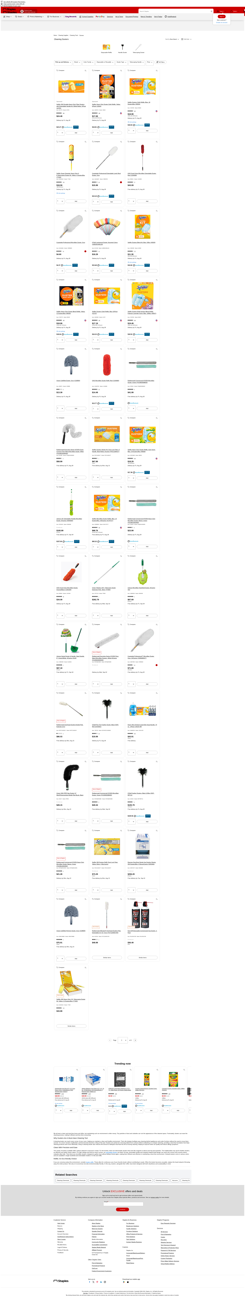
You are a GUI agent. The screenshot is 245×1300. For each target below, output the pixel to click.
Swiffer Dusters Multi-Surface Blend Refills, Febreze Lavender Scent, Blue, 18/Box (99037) (142, 312)
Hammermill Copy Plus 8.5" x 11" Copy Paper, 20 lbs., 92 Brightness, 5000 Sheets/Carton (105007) (65, 1090)
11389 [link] (89, 1093)
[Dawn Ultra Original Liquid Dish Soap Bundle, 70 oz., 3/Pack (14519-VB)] (142, 709)
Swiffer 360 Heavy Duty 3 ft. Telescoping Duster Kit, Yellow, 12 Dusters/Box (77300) (70, 1000)
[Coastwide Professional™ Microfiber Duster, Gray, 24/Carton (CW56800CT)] (142, 640)
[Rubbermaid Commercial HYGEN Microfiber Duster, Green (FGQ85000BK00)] (142, 365)
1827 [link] (169, 1093)
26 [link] (99, 733)
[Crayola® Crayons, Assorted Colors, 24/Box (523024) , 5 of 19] (173, 1079)
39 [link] (99, 389)
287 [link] (135, 111)
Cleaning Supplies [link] (63, 35)
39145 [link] (62, 1093)
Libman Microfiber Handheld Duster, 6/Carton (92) (141, 588)
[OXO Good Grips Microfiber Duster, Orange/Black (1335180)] (71, 572)
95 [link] (63, 596)
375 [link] (63, 182)
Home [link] (55, 35)
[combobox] (176, 11)
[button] (211, 11)
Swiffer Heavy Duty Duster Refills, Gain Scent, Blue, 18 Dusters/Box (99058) (141, 450)
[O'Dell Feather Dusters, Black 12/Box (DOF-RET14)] (142, 777)
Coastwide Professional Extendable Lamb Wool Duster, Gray (106, 174)
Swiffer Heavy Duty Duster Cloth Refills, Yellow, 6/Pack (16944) (106, 105)
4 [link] (134, 527)
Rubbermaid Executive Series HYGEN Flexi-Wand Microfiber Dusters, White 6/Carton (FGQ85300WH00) (105, 658)
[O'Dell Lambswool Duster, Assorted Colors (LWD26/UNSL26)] (107, 226)
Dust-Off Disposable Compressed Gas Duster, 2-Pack (142, 931)
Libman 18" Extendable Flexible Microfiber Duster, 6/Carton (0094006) (69, 519)
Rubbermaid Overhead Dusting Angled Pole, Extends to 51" (69, 725)
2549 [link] (116, 1093)
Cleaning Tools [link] (74, 35)
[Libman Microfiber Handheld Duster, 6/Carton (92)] (142, 572)
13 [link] (99, 251)
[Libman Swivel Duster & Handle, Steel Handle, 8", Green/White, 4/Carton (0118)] (71, 640)
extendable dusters (111, 1152)
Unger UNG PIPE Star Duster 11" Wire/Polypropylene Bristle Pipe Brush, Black (69, 794)
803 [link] (63, 113)
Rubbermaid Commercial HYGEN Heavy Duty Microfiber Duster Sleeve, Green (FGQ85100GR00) (141, 520)
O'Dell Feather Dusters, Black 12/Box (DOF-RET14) (141, 794)
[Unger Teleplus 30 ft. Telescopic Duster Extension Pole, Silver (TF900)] (107, 572)
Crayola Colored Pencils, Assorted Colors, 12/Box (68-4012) (146, 1089)
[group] (66, 1091)
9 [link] (134, 389)
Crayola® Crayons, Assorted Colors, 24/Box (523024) (173, 1089)
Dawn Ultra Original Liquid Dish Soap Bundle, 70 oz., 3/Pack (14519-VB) (142, 725)
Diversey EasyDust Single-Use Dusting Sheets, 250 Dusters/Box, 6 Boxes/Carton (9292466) (142, 863)
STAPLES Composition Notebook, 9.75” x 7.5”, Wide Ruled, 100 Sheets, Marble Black (119, 1089)
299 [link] (63, 320)
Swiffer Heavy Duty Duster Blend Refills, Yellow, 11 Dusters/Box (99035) (70, 312)
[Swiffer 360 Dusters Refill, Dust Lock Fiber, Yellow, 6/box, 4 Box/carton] (107, 846)
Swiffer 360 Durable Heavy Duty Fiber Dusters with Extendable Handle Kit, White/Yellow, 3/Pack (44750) (71, 106)
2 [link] (134, 596)
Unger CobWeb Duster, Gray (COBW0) (68, 380)
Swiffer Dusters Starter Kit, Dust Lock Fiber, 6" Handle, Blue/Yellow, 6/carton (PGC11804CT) (106, 450)
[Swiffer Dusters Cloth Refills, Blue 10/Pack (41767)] (107, 296)
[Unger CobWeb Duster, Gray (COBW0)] (71, 365)
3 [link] (134, 802)
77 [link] (134, 182)
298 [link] (99, 113)
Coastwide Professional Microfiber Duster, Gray (70, 242)
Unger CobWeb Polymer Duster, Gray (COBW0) (70, 931)
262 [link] (135, 458)
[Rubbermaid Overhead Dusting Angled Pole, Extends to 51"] (71, 709)
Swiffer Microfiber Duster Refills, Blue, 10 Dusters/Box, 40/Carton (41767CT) (104, 519)
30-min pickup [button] (132, 122)
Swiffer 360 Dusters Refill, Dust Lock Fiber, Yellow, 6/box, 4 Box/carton (105, 863)
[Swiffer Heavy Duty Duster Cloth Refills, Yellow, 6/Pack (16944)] (107, 86)
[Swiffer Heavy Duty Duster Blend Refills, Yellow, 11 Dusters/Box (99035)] (71, 296)
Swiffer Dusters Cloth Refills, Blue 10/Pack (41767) (105, 312)
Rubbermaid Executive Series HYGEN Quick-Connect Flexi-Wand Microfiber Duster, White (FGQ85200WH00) (70, 451)
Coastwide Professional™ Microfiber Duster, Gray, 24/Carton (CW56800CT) (141, 657)
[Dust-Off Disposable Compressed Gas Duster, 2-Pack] (142, 915)
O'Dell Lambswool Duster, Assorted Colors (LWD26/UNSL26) (105, 243)
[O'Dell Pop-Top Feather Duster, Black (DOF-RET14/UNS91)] (107, 709)
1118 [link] (143, 1093)
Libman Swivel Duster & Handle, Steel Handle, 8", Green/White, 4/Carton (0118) (70, 657)
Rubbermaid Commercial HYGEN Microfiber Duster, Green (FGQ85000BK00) (141, 381)
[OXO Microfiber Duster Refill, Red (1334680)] (107, 365)
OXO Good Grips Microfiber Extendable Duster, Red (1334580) (142, 174)
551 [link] (99, 527)
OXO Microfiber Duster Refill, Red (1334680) (105, 380)
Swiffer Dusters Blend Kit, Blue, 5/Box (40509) (141, 242)
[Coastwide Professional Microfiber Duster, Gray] (71, 226)
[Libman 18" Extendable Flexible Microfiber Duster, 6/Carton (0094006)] (71, 503)
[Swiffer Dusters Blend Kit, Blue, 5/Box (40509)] (142, 226)
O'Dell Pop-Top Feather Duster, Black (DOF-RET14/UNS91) (105, 725)
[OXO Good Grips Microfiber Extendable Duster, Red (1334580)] (142, 157)
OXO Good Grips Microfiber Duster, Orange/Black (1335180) (67, 588)
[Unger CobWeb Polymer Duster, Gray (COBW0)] (71, 915)
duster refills (90, 1162)
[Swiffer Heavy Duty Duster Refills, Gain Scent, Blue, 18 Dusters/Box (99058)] (142, 434)
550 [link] (99, 320)
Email (106, 1202)
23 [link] (63, 251)
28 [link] (99, 182)
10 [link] (134, 665)
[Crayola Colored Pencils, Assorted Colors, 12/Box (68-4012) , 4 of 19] (146, 1079)
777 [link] (135, 251)
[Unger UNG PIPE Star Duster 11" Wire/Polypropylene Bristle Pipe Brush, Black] (71, 777)
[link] (41, 2)
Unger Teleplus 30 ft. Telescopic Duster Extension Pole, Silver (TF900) (104, 588)
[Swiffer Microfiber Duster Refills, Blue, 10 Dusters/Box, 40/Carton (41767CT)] (107, 503)
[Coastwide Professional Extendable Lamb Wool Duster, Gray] (107, 157)
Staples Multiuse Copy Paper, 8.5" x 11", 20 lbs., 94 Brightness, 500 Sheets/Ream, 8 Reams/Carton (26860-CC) (93, 1090)
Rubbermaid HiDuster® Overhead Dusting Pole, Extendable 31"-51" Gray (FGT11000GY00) (106, 931)
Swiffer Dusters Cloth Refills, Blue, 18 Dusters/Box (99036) (139, 103)
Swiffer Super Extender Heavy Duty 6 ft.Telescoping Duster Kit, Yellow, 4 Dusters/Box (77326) (70, 175)
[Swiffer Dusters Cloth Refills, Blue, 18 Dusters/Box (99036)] (142, 86)
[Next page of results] (135, 1040)
